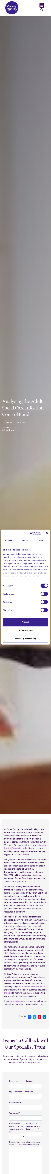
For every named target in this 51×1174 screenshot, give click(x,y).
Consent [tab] (9, 540)
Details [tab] (25, 540)
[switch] (44, 594)
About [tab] (42, 540)
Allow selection (26, 630)
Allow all (25, 622)
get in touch (17, 1001)
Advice (5, 430)
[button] (41, 5)
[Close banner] (47, 533)
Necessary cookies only (25, 639)
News (11, 430)
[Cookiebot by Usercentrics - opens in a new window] (31, 533)
